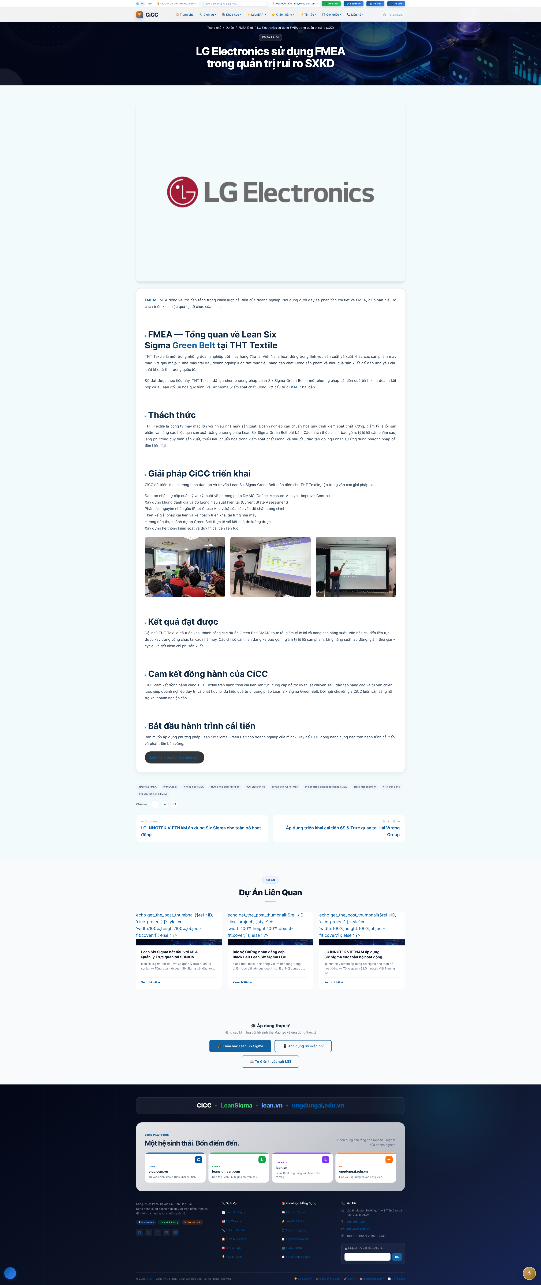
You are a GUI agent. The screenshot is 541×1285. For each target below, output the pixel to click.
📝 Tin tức (308, 14)
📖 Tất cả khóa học (293, 1212)
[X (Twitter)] (148, 1232)
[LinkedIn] (175, 1232)
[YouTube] (166, 1232)
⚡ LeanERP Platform (295, 1221)
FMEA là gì (245, 27)
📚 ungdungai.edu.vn (371, 1278)
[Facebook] (139, 1232)
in (165, 804)
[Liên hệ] (10, 1273)
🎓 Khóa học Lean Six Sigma (240, 1046)
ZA (174, 804)
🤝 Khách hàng (282, 14)
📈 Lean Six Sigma (234, 1212)
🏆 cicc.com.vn (303, 1278)
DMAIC (295, 387)
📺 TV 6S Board (291, 1247)
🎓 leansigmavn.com (328, 1278)
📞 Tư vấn (396, 3)
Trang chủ (214, 27)
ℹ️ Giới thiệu (331, 14)
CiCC (149, 1278)
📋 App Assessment (294, 1239)
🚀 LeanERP (354, 3)
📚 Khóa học (231, 14)
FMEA (150, 300)
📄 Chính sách (396, 1278)
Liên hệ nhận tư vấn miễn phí (174, 757)
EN (150, 3)
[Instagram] (157, 1232)
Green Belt (193, 345)
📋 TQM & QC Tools (234, 1239)
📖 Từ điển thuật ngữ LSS (270, 1061)
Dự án (230, 27)
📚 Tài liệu (375, 3)
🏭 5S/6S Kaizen (232, 1221)
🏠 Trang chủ (184, 14)
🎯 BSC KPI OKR (232, 1247)
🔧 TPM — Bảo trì (233, 1230)
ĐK (397, 1256)
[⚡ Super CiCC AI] (529, 1273)
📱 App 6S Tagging (293, 1230)
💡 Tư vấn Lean (232, 1256)
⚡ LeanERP (256, 14)
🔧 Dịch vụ (207, 14)
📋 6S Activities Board (295, 1256)
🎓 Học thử (331, 3)
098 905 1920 (356, 1221)
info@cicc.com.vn (304, 3)
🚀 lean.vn (350, 1278)
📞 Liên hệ (355, 14)
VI (142, 3)
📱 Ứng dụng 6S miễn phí (303, 1046)
